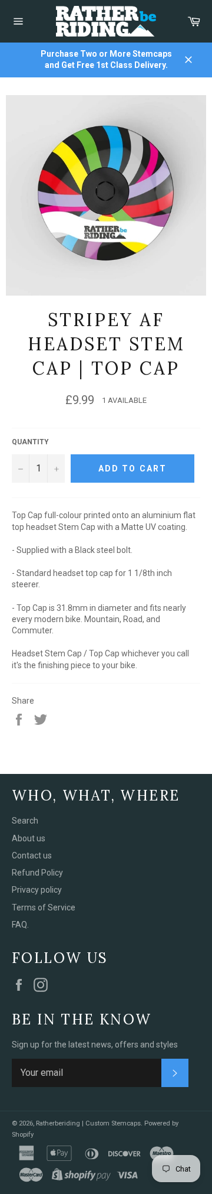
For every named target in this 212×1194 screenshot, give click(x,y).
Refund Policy (37, 872)
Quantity (30, 442)
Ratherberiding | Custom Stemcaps (88, 1123)
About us (28, 838)
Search (25, 820)
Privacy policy (37, 889)
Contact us (32, 855)
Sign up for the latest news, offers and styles (95, 1044)
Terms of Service (43, 907)
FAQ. (20, 924)
